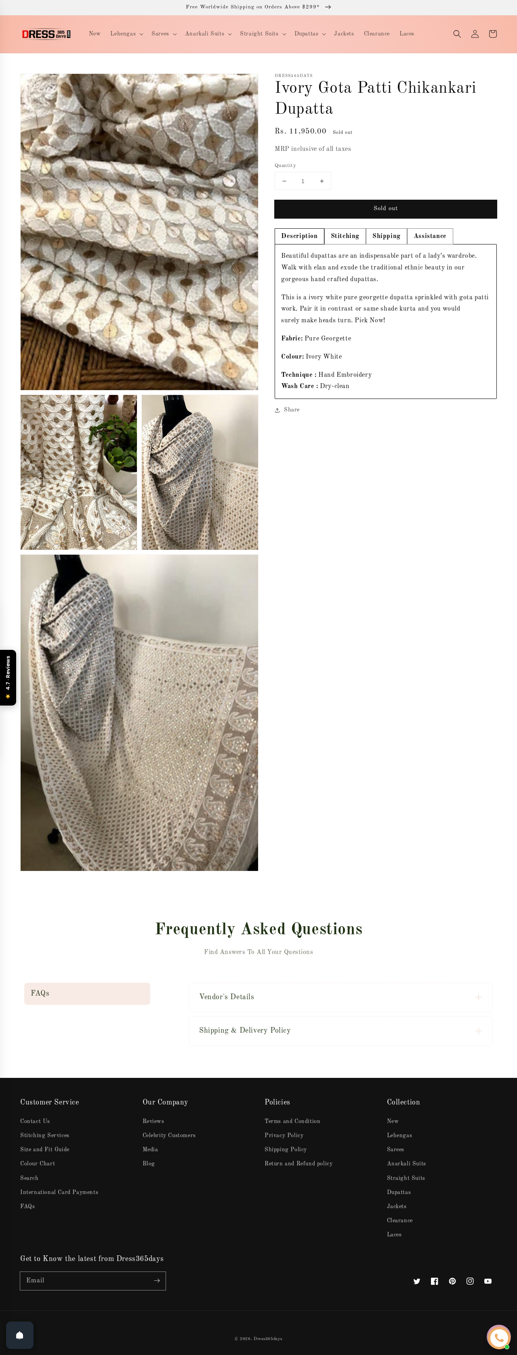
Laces (394, 1235)
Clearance (400, 1220)
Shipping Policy (286, 1149)
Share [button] (292, 410)
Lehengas (399, 1135)
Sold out (386, 209)
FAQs (27, 1206)
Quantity (285, 165)
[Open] (20, 1335)
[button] (457, 34)
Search (29, 1178)
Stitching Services (44, 1135)
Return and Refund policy (298, 1164)
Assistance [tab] (430, 236)
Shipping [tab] (386, 236)
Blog (149, 1164)
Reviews (153, 1121)
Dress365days (268, 1339)
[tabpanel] (386, 321)
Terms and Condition (292, 1121)
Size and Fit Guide (44, 1149)
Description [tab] (299, 236)
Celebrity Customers (169, 1135)
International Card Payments (59, 1192)
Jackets (397, 1206)
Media (150, 1149)
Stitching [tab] (345, 236)
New (393, 1121)
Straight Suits (406, 1178)
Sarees (396, 1149)
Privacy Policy (284, 1135)
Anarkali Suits (406, 1164)
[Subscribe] (157, 1281)
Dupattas (399, 1192)
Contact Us (35, 1121)
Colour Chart (37, 1164)
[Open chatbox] (499, 1338)
